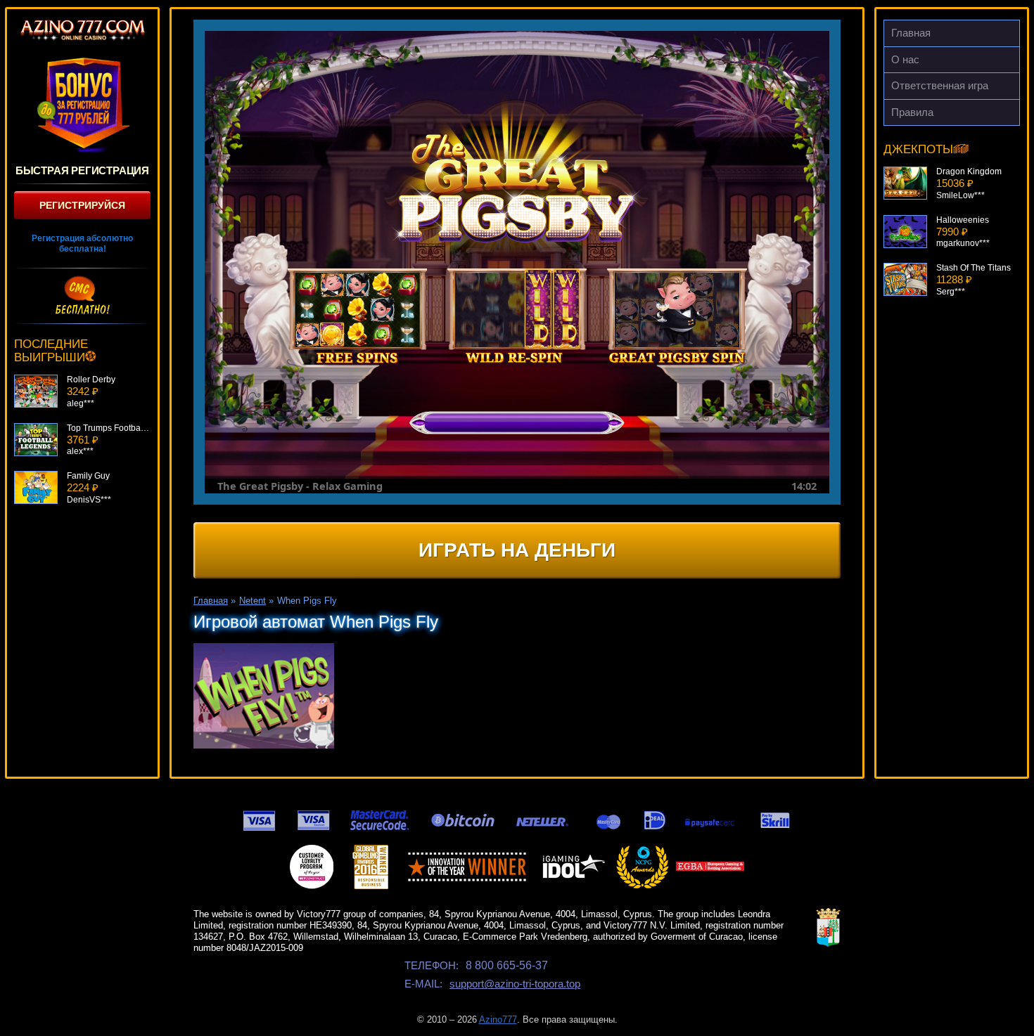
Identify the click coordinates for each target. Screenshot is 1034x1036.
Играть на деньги (517, 550)
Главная (911, 33)
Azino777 (498, 1019)
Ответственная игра (939, 85)
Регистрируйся (82, 205)
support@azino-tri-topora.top (514, 984)
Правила (912, 112)
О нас (905, 59)
